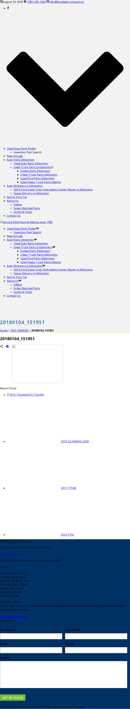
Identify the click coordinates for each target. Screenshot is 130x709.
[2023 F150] (34, 535)
